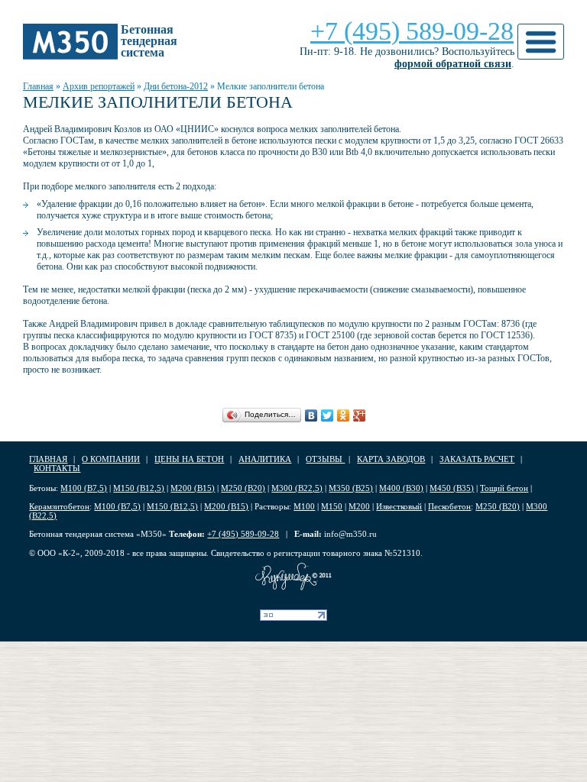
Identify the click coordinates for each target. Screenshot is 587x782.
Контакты (57, 468)
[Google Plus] (360, 415)
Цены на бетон (189, 459)
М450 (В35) (452, 488)
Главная (38, 86)
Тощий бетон (504, 488)
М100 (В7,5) (83, 488)
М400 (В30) (401, 488)
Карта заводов (391, 459)
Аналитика (264, 459)
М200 (359, 506)
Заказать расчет (476, 459)
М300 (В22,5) (297, 488)
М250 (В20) (243, 488)
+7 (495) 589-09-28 (412, 31)
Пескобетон (449, 506)
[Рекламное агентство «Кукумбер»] (293, 576)
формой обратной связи (452, 63)
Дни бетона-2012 (176, 86)
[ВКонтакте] (311, 415)
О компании (111, 459)
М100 (304, 506)
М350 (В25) (351, 488)
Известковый (399, 506)
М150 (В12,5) (138, 488)
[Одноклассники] (344, 415)
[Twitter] (327, 415)
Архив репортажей (99, 86)
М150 (331, 506)
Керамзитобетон (59, 506)
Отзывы (325, 459)
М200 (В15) (192, 488)
